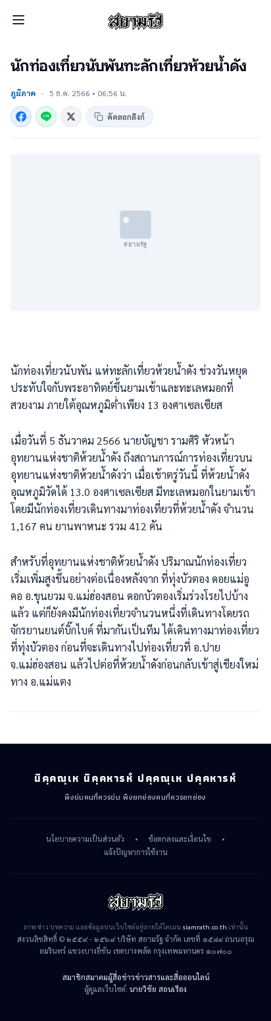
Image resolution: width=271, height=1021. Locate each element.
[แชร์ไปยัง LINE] (46, 116)
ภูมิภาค (23, 93)
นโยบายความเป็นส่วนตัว (85, 839)
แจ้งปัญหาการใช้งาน (136, 852)
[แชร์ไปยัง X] (71, 116)
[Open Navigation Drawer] (18, 20)
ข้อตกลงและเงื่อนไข (180, 839)
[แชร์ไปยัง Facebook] (21, 116)
